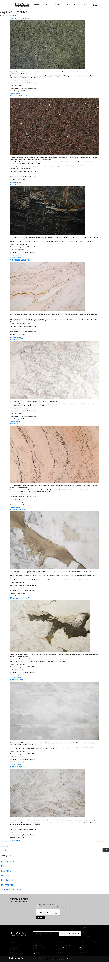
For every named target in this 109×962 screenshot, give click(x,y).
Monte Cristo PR (18, 679)
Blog (67, 4)
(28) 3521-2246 (59, 953)
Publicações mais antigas (7, 841)
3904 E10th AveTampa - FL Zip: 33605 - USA (82, 947)
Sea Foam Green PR (20, 18)
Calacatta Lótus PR (20, 259)
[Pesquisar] (106, 850)
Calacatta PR (16, 339)
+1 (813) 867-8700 (82, 953)
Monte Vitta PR (17, 766)
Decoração (7, 861)
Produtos (47, 4)
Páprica (67, 958)
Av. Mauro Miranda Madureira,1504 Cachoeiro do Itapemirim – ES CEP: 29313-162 (64, 947)
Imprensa (76, 4)
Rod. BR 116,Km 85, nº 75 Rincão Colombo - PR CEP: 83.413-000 (16, 947)
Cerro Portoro (17, 184)
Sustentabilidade (11, 889)
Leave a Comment (15, 93)
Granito (5, 875)
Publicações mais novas (102, 841)
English (93, 4)
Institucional (8, 880)
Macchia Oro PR (18, 509)
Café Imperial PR (18, 95)
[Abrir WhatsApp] (105, 958)
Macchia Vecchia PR (20, 598)
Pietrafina (58, 4)
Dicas (4, 866)
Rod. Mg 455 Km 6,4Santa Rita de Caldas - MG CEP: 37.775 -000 (39, 947)
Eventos (6, 870)
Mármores (7, 884)
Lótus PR (14, 423)
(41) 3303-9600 (14, 953)
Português (94, 5)
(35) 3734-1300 (36, 953)
